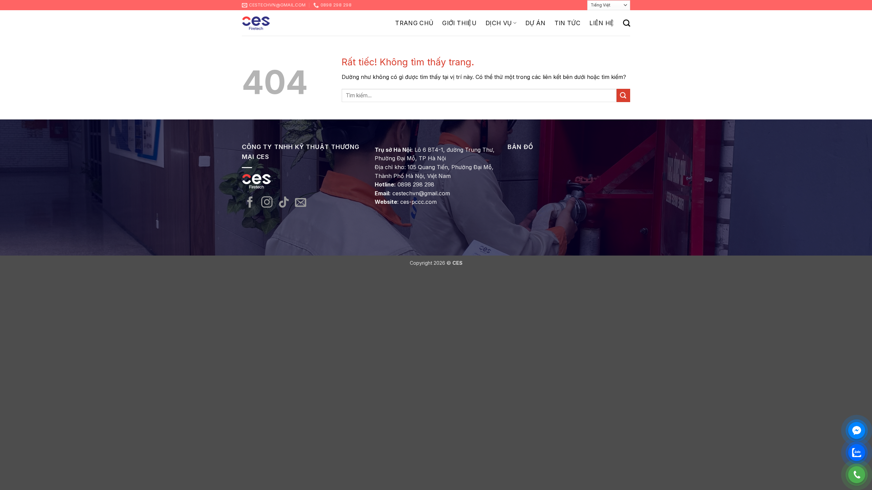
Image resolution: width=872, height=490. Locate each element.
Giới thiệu (459, 23)
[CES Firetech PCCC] (256, 23)
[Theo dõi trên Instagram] (266, 203)
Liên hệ (601, 23)
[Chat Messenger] (856, 430)
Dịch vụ (498, 23)
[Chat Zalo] (856, 452)
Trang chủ (414, 23)
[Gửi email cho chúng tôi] (300, 203)
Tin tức (567, 23)
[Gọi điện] (856, 474)
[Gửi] (623, 95)
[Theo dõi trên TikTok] (284, 203)
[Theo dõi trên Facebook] (250, 203)
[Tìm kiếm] (626, 23)
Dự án (535, 23)
